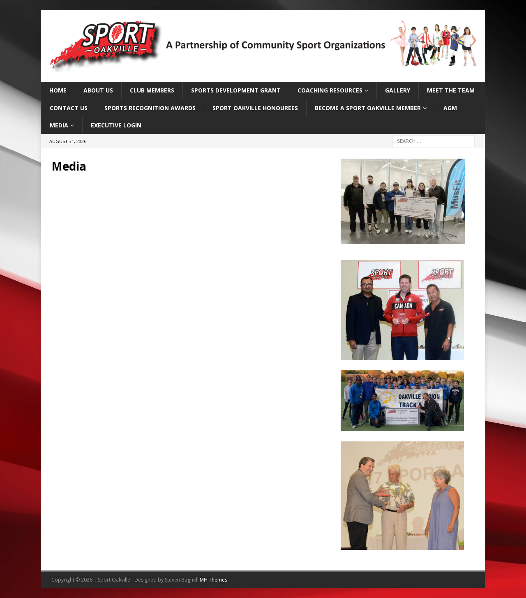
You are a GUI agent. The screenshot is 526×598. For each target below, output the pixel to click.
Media (59, 125)
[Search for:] (433, 141)
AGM (450, 108)
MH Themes (213, 579)
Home (58, 90)
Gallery (397, 90)
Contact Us (69, 108)
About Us (98, 90)
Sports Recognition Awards (150, 108)
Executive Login (116, 125)
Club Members (152, 90)
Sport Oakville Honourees (255, 108)
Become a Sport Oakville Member (368, 108)
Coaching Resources (330, 90)
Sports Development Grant (236, 90)
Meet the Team (451, 90)
